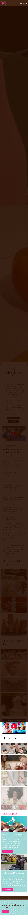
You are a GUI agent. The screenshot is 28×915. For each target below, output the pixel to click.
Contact (14, 713)
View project (7, 851)
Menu (24, 3)
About (14, 701)
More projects (9, 813)
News (14, 707)
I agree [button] (5, 911)
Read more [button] (13, 907)
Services (14, 696)
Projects (14, 690)
